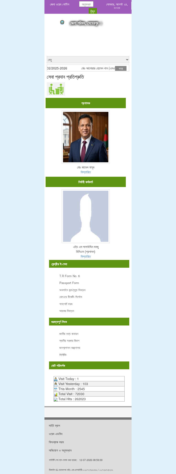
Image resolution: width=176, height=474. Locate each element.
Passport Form (69, 283)
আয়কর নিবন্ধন (66, 311)
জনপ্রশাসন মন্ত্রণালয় (69, 347)
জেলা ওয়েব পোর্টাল (59, 4)
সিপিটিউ (62, 355)
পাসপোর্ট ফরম (65, 304)
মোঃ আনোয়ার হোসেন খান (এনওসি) (96, 68)
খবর (121, 68)
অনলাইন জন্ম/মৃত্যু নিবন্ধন (72, 290)
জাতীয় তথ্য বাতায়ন (68, 333)
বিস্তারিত (86, 172)
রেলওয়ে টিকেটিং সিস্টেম (70, 297)
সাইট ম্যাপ (54, 425)
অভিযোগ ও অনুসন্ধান (60, 450)
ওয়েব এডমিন (55, 433)
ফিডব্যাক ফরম (56, 442)
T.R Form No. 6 (69, 276)
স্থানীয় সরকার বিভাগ (69, 340)
